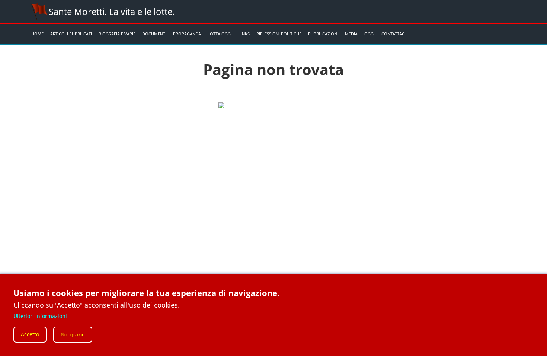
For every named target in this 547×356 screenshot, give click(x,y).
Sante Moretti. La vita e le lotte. (112, 11)
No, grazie (73, 335)
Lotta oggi (220, 33)
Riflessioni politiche (278, 33)
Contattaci (393, 33)
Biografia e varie (117, 33)
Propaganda (187, 33)
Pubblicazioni (323, 33)
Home (37, 33)
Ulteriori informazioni (40, 315)
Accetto (30, 334)
